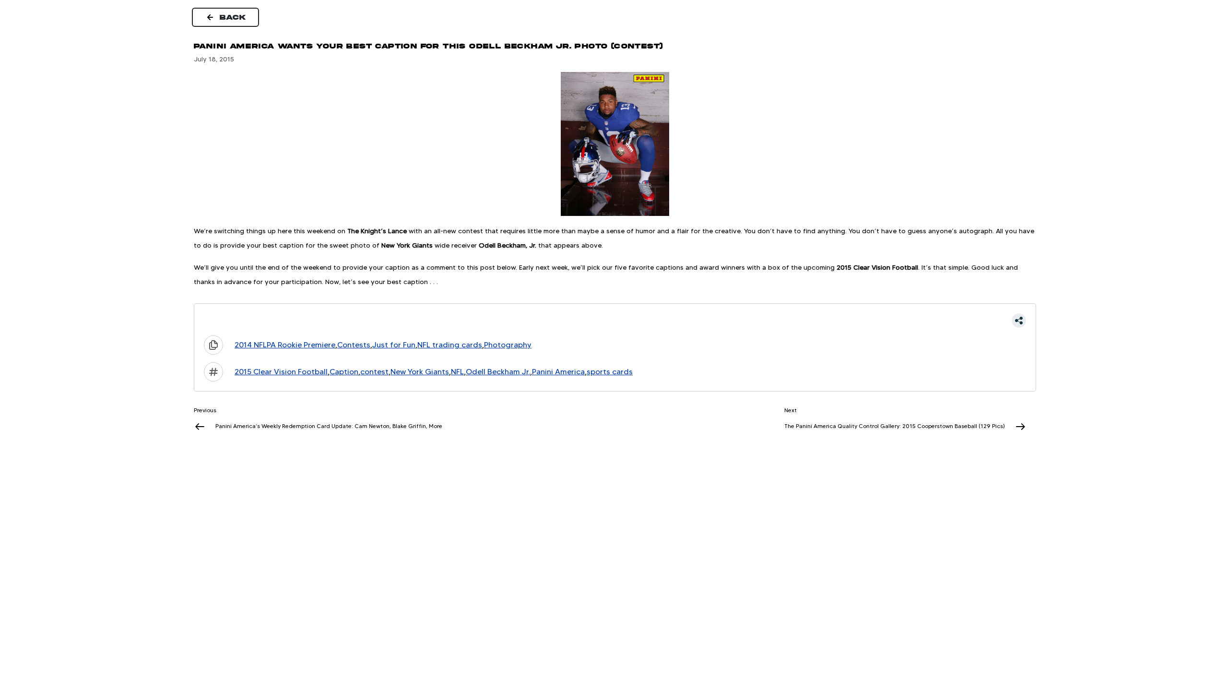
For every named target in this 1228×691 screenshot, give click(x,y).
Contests (353, 344)
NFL (457, 371)
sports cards (610, 371)
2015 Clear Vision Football (281, 371)
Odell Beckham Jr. (498, 371)
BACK (233, 17)
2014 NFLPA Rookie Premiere (285, 344)
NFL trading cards (449, 344)
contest (374, 371)
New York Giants (419, 371)
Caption (344, 371)
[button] (615, 320)
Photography (507, 344)
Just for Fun (393, 344)
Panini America (558, 371)
